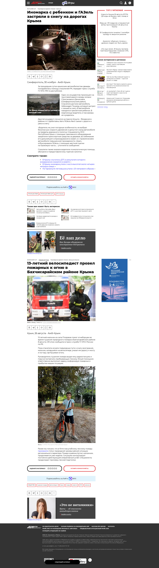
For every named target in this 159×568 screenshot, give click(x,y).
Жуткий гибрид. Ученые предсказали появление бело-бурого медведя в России (119, 71)
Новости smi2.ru (34, 253)
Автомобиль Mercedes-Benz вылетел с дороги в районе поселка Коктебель (45, 211)
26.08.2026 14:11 (32, 260)
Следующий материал (62, 562)
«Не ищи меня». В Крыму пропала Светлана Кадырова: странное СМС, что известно (114, 51)
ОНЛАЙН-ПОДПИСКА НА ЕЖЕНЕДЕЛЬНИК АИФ (75, 526)
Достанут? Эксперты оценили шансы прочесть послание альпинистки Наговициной (119, 85)
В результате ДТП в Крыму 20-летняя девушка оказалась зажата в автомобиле (47, 224)
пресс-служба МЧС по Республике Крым (41, 71)
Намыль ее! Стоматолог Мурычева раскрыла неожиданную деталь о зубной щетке (118, 100)
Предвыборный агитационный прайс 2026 (94, 528)
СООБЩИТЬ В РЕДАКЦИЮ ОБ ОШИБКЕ (54, 531)
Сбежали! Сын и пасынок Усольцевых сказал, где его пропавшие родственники (119, 64)
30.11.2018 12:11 (31, 9)
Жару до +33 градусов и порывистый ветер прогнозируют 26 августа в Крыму (114, 25)
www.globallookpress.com (52, 322)
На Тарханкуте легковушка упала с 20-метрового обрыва (68, 169)
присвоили (43, 451)
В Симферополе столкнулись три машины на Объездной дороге (82, 217)
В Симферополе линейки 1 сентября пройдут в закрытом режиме (114, 33)
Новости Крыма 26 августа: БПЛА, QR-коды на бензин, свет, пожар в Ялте (114, 16)
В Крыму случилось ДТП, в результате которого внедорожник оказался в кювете (62, 161)
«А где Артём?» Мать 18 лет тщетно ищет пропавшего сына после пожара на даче (118, 92)
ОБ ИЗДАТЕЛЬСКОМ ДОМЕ (50, 526)
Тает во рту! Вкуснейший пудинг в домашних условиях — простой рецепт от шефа (118, 78)
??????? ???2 (102, 107)
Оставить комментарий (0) (79, 177)
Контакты (111, 526)
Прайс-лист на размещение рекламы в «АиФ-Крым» (59, 528)
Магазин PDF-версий (98, 526)
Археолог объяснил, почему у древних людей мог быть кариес (114, 42)
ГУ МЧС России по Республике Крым (54, 444)
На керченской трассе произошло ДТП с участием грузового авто (82, 210)
